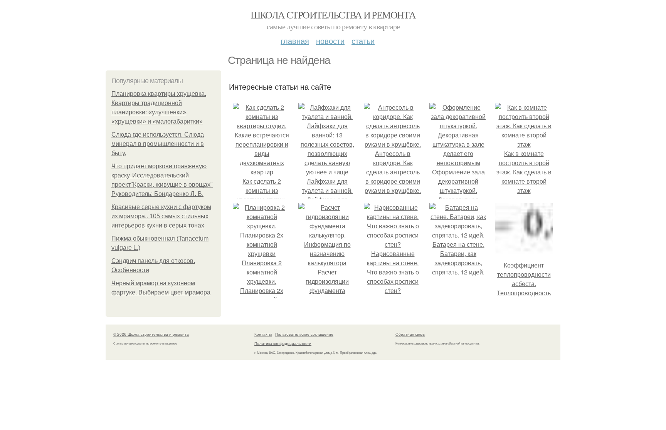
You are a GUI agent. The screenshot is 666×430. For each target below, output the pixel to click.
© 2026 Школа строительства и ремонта (151, 334)
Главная (295, 40)
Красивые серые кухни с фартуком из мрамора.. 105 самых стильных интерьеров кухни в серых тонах (161, 216)
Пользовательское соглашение (304, 334)
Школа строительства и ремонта (333, 14)
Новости (330, 40)
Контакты (263, 334)
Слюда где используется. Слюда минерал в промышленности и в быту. (157, 143)
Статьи (363, 40)
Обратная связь (410, 334)
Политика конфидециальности (282, 343)
